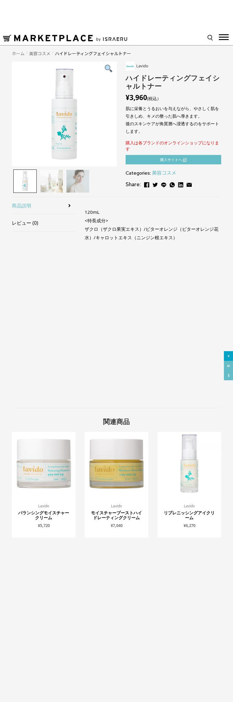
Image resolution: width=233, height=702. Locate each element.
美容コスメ (39, 53)
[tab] (44, 205)
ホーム (18, 53)
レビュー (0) (25, 223)
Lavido (43, 506)
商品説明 (21, 205)
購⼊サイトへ (171, 159)
